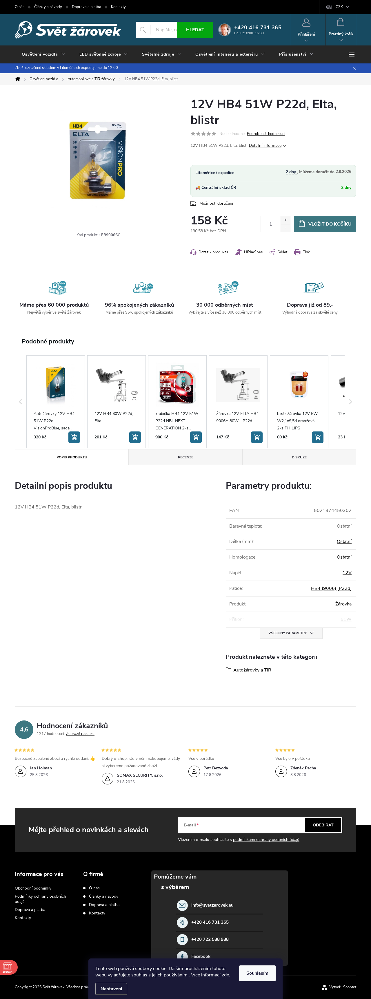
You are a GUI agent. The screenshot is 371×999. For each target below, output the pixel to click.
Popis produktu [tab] (72, 457)
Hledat (195, 30)
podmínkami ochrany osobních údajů (266, 839)
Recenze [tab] (185, 457)
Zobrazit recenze (80, 733)
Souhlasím (257, 973)
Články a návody (48, 7)
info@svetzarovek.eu (212, 905)
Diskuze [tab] (299, 457)
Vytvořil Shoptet (342, 987)
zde (225, 975)
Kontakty (118, 7)
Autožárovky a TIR (252, 670)
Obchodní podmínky (33, 888)
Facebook (200, 956)
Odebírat (323, 825)
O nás (19, 7)
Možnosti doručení (216, 203)
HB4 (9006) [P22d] (331, 588)
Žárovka (343, 604)
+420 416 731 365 (210, 922)
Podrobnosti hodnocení (266, 133)
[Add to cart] (74, 437)
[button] (20, 401)
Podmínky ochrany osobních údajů (40, 899)
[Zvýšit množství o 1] (285, 220)
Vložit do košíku (330, 224)
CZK (339, 7)
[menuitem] (43, 54)
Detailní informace (265, 145)
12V (347, 573)
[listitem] (55, 401)
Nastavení (111, 989)
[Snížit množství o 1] (285, 228)
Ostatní (344, 541)
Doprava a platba (86, 7)
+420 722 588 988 (210, 939)
